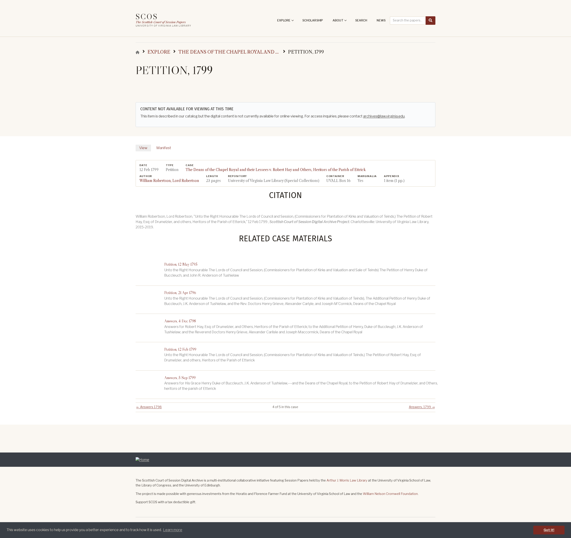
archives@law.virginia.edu (384, 116)
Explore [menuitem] (285, 22)
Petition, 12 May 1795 (180, 264)
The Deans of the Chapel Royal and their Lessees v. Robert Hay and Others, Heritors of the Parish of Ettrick (276, 170)
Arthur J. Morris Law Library (347, 480)
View (143, 148)
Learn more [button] (172, 530)
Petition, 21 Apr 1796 (180, 292)
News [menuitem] (381, 20)
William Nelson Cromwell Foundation (390, 494)
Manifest (163, 148)
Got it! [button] (549, 530)
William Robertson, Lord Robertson (169, 181)
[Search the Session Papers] (430, 20)
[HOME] (137, 52)
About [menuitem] (340, 22)
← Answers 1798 (149, 407)
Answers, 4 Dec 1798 (180, 320)
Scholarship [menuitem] (312, 20)
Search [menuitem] (361, 20)
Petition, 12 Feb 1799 (180, 349)
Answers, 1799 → (422, 407)
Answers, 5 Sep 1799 (180, 377)
